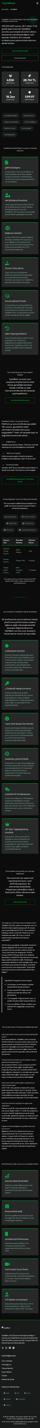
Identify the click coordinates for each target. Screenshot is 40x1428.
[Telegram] (13, 1348)
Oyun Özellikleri (30, 122)
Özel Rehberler (9, 135)
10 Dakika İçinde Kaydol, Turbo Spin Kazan (20, 480)
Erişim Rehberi (7, 1372)
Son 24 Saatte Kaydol (20, 51)
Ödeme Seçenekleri (11, 122)
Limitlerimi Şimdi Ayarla (20, 400)
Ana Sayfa (5, 9)
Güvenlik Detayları (10, 116)
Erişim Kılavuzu (29, 116)
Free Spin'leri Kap (20, 902)
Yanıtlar (4, 1376)
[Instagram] (6, 1348)
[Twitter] (3, 1348)
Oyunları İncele (20, 58)
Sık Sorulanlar (26, 128)
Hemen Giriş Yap (8, 1379)
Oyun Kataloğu (7, 1361)
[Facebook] (10, 1348)
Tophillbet (8, 3)
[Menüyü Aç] (37, 3)
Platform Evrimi (9, 128)
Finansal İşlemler (7, 1368)
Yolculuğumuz (6, 1365)
